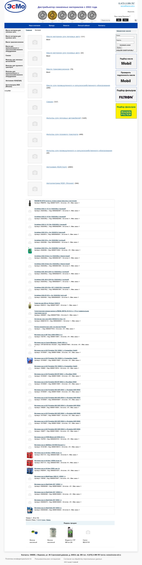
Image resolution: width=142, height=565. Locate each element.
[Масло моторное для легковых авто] (35, 42)
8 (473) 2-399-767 (127, 3)
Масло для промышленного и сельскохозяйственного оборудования (78, 85)
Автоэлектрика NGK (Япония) (13, 85)
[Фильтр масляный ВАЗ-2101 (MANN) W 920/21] (52, 532)
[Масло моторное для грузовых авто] (35, 58)
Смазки (8, 55)
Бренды (52, 25)
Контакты (101, 25)
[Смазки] (35, 107)
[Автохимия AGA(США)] (35, 173)
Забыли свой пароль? (125, 50)
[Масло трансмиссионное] (35, 75)
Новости (66, 25)
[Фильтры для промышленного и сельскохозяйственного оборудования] (35, 156)
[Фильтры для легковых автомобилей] (35, 124)
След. (44, 520)
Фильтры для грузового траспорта (62, 134)
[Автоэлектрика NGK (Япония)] (35, 189)
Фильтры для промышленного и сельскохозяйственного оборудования (79, 150)
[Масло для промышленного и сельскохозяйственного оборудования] (35, 91)
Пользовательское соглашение (47, 559)
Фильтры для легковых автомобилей (63, 117)
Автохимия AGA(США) (56, 166)
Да (119, 20)
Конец (48, 520)
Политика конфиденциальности (18, 559)
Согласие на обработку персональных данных (83, 559)
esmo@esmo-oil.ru (128, 6)
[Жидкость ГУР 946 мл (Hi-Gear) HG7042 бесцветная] (70, 532)
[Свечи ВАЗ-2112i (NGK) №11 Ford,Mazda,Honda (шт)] (88, 532)
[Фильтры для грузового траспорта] (35, 140)
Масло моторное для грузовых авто (13, 37)
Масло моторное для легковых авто (13, 31)
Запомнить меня (125, 45)
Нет (125, 20)
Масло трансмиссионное (14, 42)
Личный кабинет (84, 25)
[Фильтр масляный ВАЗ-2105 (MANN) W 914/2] (35, 532)
